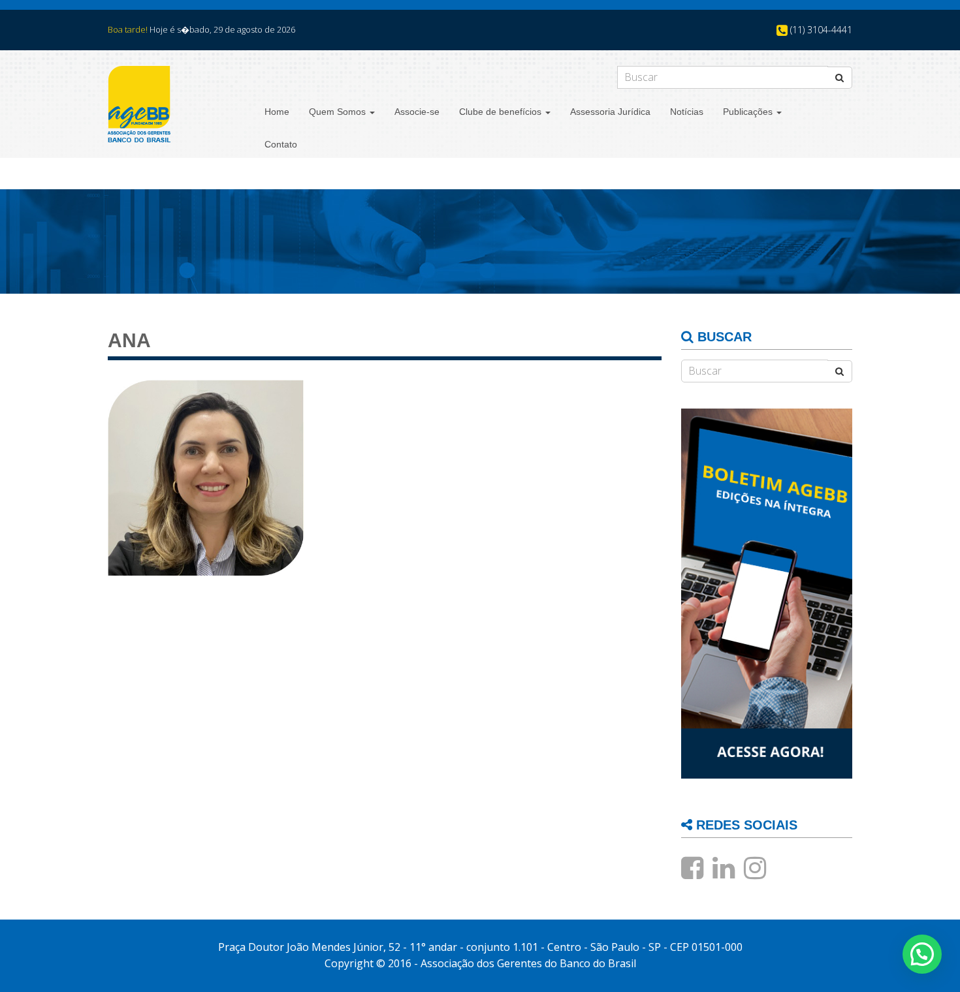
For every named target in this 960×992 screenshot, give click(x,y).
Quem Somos (338, 111)
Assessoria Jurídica (610, 111)
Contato (280, 144)
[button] (922, 954)
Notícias (686, 111)
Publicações (749, 111)
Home (276, 111)
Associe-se (417, 111)
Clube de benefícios (501, 111)
